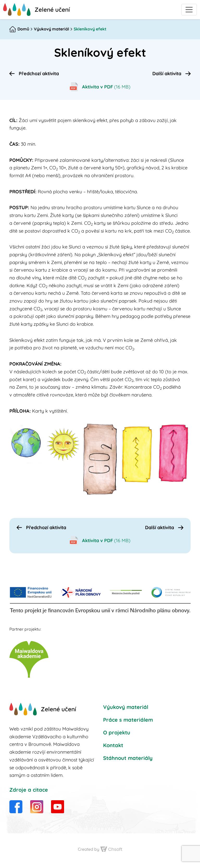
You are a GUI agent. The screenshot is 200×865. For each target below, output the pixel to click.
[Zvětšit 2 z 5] (73, 429)
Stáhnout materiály (128, 758)
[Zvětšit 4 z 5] (147, 429)
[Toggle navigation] (189, 9)
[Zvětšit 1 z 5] (37, 429)
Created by (88, 850)
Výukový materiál (51, 28)
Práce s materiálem (128, 719)
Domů (23, 28)
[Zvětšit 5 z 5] (183, 429)
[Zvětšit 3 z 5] (110, 429)
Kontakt (113, 745)
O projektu (116, 732)
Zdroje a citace (28, 789)
